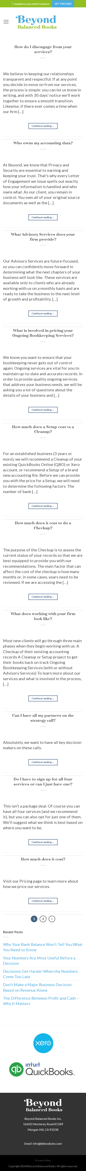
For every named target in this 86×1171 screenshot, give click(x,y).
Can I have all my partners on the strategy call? (43, 718)
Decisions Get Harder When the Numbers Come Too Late (40, 974)
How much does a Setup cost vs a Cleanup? (43, 429)
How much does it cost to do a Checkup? (43, 525)
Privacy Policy (43, 1160)
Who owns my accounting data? (43, 143)
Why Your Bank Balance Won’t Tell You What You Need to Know (42, 947)
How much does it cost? (43, 859)
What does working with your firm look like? (43, 616)
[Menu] (6, 21)
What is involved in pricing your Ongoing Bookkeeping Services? (43, 333)
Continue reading (43, 125)
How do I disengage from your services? (43, 49)
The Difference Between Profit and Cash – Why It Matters (41, 1001)
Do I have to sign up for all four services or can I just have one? (43, 781)
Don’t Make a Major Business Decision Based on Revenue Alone (37, 987)
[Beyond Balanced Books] (36, 22)
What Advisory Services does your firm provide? (43, 237)
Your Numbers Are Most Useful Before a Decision (39, 960)
